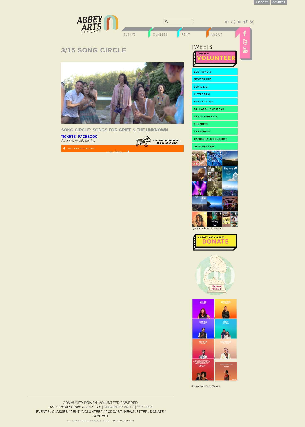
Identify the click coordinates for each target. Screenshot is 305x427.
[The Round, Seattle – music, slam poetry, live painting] (215, 296)
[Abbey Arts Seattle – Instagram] (215, 225)
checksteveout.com (123, 421)
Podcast (113, 412)
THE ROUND (202, 131)
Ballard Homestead (209, 109)
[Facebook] (245, 32)
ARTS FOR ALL (204, 101)
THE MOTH (201, 124)
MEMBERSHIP (202, 79)
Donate (157, 412)
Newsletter (136, 412)
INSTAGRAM (202, 94)
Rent (75, 412)
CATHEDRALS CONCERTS (210, 139)
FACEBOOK (87, 136)
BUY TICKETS (203, 72)
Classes (60, 412)
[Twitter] (245, 42)
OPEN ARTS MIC (204, 146)
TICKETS (68, 136)
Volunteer (92, 412)
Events (43, 412)
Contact (101, 416)
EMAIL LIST (201, 86)
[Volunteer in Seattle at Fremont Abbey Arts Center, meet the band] (215, 66)
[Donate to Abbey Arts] (215, 250)
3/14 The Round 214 (81, 148)
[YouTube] (245, 51)
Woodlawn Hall (206, 116)
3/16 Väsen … (116, 152)
